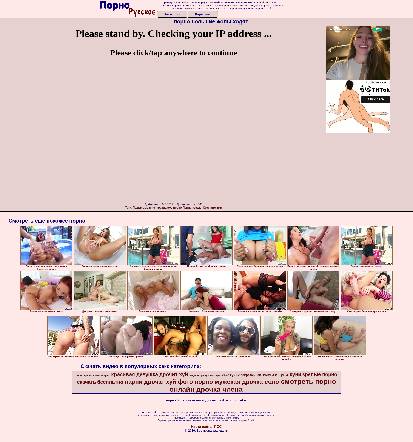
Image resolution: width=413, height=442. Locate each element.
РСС (218, 426)
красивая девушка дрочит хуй (149, 374)
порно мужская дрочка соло (237, 381)
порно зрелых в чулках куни (92, 375)
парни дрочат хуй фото (159, 382)
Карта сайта (201, 426)
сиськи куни (275, 375)
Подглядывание (144, 207)
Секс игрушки (212, 207)
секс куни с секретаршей (241, 375)
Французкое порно (169, 207)
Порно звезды (192, 207)
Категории (172, 14)
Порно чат (202, 14)
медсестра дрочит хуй (205, 375)
